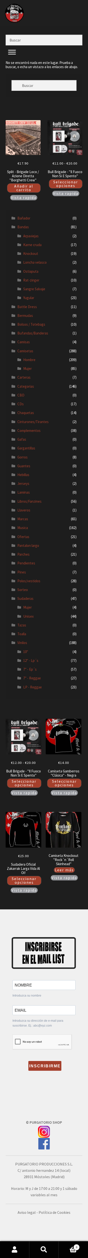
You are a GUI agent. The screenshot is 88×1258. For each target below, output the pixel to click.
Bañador (23, 218)
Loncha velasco (35, 262)
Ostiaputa (30, 271)
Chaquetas (25, 412)
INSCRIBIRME (45, 1066)
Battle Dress (27, 306)
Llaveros (23, 510)
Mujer (27, 368)
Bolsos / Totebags (31, 324)
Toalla (21, 634)
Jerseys (23, 483)
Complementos (29, 430)
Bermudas (25, 315)
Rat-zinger (31, 280)
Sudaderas (25, 598)
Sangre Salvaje (34, 289)
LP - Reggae (32, 687)
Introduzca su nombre (26, 995)
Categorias (25, 386)
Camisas (23, 342)
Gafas (21, 439)
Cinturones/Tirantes (33, 421)
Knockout (30, 253)
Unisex (28, 616)
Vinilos (22, 642)
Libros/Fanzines (29, 501)
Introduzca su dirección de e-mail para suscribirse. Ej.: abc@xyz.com (37, 1023)
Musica (22, 527)
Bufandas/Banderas (32, 333)
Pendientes (26, 563)
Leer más (64, 869)
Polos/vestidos (28, 581)
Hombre (29, 359)
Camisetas (25, 351)
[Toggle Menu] (12, 57)
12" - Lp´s (30, 660)
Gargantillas (26, 448)
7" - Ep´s (30, 669)
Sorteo (22, 589)
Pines (21, 572)
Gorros (22, 457)
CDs (20, 404)
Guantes (23, 466)
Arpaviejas (31, 236)
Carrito (68, 1245)
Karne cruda (32, 244)
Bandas (23, 227)
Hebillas (23, 474)
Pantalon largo (28, 545)
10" (25, 651)
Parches (23, 554)
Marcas (22, 519)
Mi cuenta (14, 1249)
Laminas (23, 492)
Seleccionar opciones (65, 183)
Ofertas (23, 536)
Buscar (44, 1249)
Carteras (24, 377)
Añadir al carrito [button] (23, 188)
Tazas (21, 625)
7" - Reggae (32, 678)
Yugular (28, 297)
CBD (20, 395)
